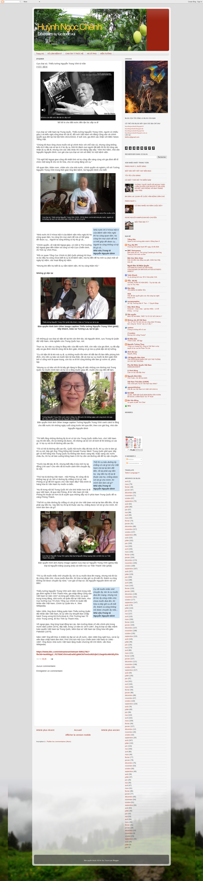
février (127, 487)
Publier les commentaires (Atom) (59, 741)
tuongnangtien (133, 301)
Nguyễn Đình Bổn (134, 376)
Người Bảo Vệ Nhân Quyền (138, 266)
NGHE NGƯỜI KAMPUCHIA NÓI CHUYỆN (141, 217)
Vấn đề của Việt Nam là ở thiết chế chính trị (142, 389)
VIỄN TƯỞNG (106, 54)
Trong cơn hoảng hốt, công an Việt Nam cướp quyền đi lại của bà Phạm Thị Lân (143, 347)
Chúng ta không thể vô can (136, 329)
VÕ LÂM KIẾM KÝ (54, 54)
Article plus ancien (110, 730)
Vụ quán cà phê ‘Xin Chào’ (136, 402)
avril (126, 481)
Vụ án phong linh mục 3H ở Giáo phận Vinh (142, 277)
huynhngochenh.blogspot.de (134, 129)
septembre (129, 501)
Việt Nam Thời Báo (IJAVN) (138, 382)
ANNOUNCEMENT (133, 367)
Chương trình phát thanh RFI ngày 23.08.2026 (143, 247)
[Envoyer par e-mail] (37, 67)
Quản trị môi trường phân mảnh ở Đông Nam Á (143, 241)
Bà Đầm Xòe (132, 339)
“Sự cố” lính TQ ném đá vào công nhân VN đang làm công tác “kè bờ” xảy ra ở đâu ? (143, 323)
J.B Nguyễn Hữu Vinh (136, 357)
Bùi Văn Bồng (133, 400)
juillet (127, 507)
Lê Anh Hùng (132, 370)
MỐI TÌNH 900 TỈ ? (142, 222)
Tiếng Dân (131, 239)
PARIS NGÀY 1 (130, 201)
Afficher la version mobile (78, 735)
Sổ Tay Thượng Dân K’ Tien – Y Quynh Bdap (142, 303)
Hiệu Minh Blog (133, 307)
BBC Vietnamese (134, 250)
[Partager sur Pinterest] (46, 67)
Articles (131, 459)
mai (126, 512)
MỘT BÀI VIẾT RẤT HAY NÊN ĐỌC (138, 171)
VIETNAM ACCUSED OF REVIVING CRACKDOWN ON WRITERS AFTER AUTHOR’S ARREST (144, 269)
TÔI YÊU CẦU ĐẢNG (133, 175)
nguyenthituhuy (133, 387)
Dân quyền (131, 314)
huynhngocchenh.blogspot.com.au (136, 133)
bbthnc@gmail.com (132, 137)
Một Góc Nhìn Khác (135, 258)
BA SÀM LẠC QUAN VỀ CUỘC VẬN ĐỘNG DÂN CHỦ (145, 196)
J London (131, 333)
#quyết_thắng (132, 354)
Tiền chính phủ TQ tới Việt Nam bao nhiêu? (142, 384)
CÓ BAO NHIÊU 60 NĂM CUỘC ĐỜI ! (149, 206)
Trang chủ (40, 54)
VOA (129, 294)
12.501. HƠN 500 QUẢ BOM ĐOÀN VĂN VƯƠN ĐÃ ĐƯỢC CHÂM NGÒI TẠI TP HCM (144, 396)
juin (126, 509)
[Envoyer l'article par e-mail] (51, 659)
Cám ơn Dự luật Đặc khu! (136, 372)
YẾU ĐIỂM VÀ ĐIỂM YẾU (136, 290)
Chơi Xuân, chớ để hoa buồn (137, 378)
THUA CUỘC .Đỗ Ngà (134, 341)
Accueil (78, 730)
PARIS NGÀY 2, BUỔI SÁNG (135, 166)
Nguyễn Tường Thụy (135, 344)
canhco (130, 328)
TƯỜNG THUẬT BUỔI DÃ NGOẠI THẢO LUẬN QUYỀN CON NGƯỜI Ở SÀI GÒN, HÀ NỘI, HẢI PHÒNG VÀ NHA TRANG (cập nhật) (150, 187)
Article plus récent (45, 730)
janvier (127, 490)
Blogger (116, 860)
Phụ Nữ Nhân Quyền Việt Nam (139, 365)
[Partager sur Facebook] (44, 67)
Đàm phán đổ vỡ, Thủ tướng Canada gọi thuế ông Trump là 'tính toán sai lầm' (144, 253)
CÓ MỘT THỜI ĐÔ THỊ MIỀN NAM (138, 180)
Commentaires (133, 463)
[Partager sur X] (42, 67)
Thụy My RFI (132, 245)
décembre (129, 493)
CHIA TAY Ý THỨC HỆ (74, 54)
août (126, 504)
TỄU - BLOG (132, 281)
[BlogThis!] (40, 67)
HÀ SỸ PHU (92, 54)
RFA (129, 406)
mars (127, 484)
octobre (128, 498)
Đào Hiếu (131, 288)
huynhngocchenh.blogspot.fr (134, 126)
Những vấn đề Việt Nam (136, 320)
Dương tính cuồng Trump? (136, 335)
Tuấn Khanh (132, 275)
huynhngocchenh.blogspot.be (134, 131)
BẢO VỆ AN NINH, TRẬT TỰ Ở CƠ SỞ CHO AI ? (144, 316)
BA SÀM (130, 393)
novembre (129, 495)
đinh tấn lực (132, 352)
